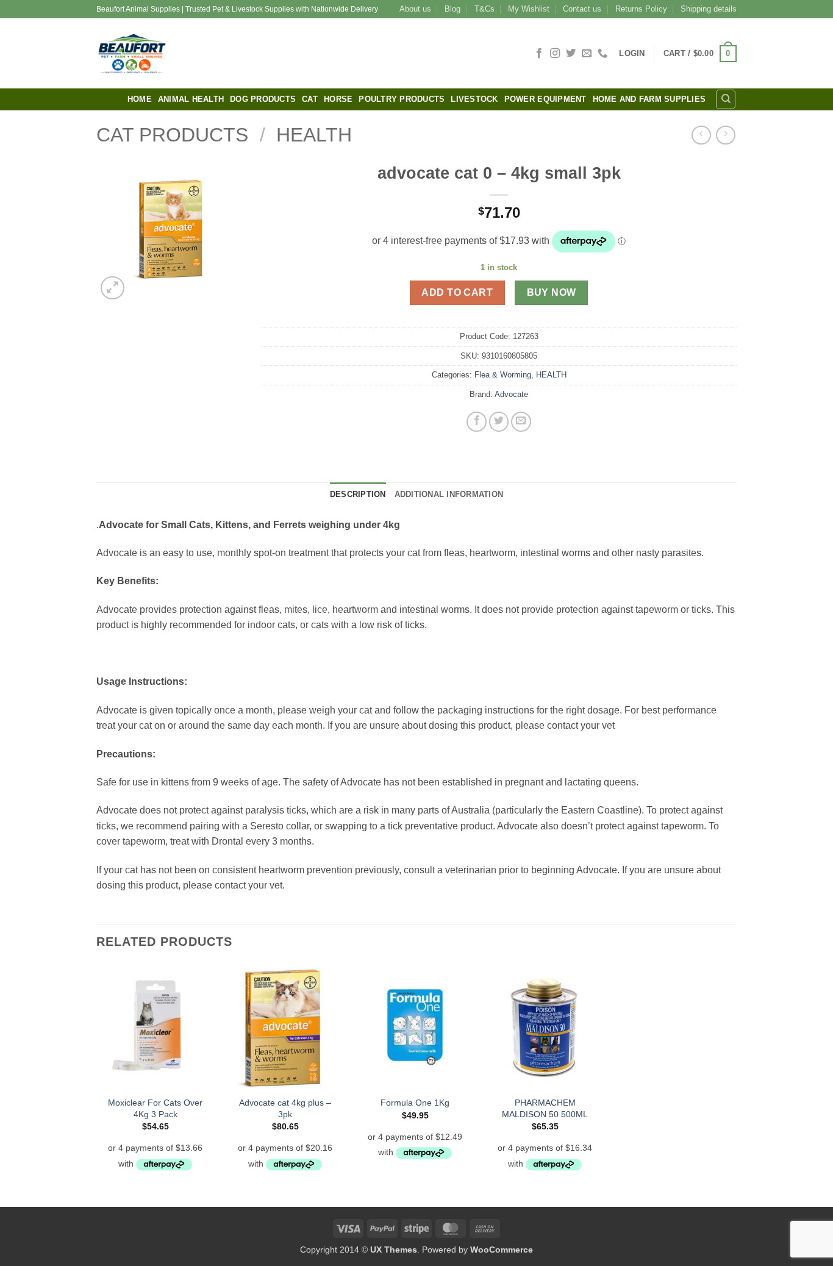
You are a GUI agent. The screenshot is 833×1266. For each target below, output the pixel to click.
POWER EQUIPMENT (545, 99)
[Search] (725, 99)
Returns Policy (641, 8)
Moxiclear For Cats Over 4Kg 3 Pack (155, 1108)
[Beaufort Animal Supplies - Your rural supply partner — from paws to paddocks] (218, 53)
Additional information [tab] (449, 494)
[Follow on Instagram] (555, 53)
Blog (452, 8)
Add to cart (457, 292)
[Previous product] (725, 135)
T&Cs (484, 8)
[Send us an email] (587, 53)
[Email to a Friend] (521, 422)
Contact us (582, 8)
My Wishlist (528, 8)
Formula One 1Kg (415, 1102)
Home (139, 99)
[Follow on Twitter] (571, 53)
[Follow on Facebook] (539, 53)
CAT (310, 99)
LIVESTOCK (474, 99)
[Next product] (701, 135)
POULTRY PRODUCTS (402, 99)
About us (415, 8)
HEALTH (314, 135)
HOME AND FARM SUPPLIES (649, 99)
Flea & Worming (502, 374)
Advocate (511, 394)
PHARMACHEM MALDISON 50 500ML (545, 1108)
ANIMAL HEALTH (191, 99)
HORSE (338, 99)
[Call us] (602, 53)
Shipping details (709, 8)
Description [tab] (358, 494)
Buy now (551, 292)
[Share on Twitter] (499, 422)
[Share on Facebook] (477, 422)
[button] (632, 53)
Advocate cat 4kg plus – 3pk (285, 1108)
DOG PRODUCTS (263, 99)
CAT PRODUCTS (172, 135)
